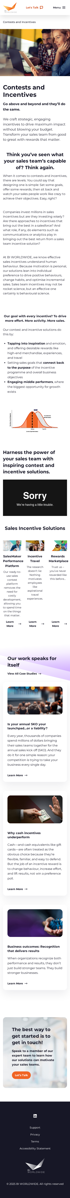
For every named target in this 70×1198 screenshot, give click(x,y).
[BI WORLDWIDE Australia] (10, 7)
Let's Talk (32, 7)
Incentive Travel (35, 559)
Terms (35, 1141)
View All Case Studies (22, 673)
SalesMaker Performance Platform (13, 561)
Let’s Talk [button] (21, 1075)
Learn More (15, 775)
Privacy (35, 1134)
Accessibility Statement (35, 1148)
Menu (57, 7)
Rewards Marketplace (58, 559)
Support (35, 1127)
